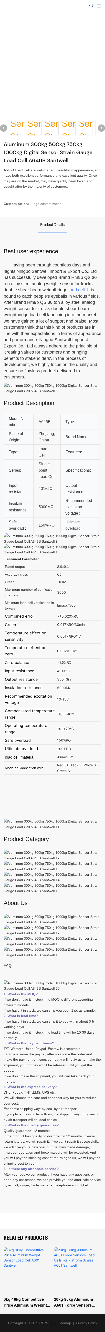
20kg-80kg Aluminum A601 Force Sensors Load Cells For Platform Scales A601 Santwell (76, 1302)
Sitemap (64, 1323)
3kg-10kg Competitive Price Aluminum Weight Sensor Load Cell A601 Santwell (25, 1302)
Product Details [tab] (53, 225)
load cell (77, 289)
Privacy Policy (86, 1323)
